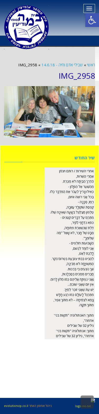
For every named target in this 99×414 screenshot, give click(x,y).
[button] (92, 20)
